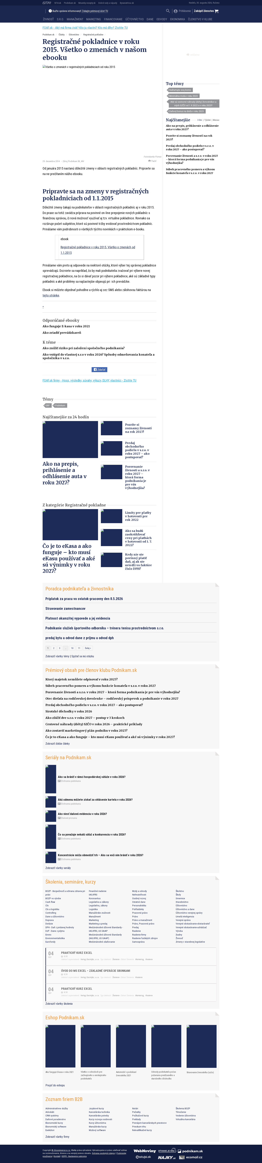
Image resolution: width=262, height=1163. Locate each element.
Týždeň (207, 120)
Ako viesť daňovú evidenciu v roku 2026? (82, 814)
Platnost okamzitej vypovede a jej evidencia (77, 618)
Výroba (179, 930)
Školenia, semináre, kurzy (70, 882)
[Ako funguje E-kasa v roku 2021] (60, 1046)
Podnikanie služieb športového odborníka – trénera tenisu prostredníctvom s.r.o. (104, 628)
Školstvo (180, 891)
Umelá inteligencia (185, 916)
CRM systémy (52, 1115)
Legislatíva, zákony (98, 905)
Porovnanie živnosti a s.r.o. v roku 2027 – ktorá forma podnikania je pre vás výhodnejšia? (192, 159)
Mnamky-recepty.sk (87, 3)
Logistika (93, 909)
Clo (47, 905)
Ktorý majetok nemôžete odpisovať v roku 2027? (81, 679)
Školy (178, 894)
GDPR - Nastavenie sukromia (74, 1156)
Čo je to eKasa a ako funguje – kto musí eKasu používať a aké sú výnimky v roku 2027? (69, 558)
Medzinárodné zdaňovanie (102, 941)
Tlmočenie (181, 1112)
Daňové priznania (69, 818)
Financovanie (113, 19)
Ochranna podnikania (71, 781)
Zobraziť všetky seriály (58, 868)
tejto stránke (51, 295)
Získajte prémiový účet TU (95, 11)
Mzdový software (97, 1130)
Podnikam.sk (70, 3)
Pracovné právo (140, 912)
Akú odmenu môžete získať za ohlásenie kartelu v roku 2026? (95, 799)
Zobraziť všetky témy (57, 656)
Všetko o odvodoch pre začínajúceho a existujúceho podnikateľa (93, 1075)
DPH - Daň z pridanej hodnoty (59, 927)
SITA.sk (57, 3)
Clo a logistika (52, 909)
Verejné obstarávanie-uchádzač (191, 927)
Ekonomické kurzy (54, 1122)
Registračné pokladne (93, 34)
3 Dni (199, 120)
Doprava (49, 920)
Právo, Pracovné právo (143, 923)
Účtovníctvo (134, 19)
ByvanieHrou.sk (127, 3)
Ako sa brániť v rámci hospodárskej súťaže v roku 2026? (91, 777)
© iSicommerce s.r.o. (61, 1150)
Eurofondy (50, 941)
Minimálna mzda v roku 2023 (183, 95)
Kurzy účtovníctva (97, 1122)
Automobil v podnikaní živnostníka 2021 (126, 1074)
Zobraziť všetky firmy (57, 1136)
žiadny (179, 934)
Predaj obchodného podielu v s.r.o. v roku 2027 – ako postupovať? (137, 450)
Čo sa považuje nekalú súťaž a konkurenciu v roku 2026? (92, 834)
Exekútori (49, 1130)
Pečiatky (136, 1112)
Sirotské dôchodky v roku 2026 (68, 711)
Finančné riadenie (97, 891)
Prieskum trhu (139, 1126)
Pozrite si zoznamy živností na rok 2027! (138, 428)
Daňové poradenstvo (55, 1119)
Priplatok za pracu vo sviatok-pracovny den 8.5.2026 (84, 599)
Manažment (75, 19)
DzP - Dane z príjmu (55, 930)
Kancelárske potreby (99, 1115)
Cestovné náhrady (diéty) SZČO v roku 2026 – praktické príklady (93, 724)
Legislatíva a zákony (99, 901)
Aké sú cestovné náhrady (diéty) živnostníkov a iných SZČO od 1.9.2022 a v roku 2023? (193, 103)
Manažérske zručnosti (99, 912)
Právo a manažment (142, 920)
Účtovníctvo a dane (185, 909)
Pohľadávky (138, 909)
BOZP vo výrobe (53, 898)
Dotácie (49, 923)
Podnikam (60, 405)
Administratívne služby (56, 1108)
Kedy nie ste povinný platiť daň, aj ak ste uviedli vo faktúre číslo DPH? (138, 561)
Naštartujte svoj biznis (180, 89)
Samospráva (138, 941)
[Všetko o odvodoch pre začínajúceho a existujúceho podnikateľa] (96, 1046)
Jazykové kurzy (96, 1108)
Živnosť (48, 19)
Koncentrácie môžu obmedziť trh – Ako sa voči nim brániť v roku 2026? (100, 855)
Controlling (50, 912)
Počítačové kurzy (140, 1115)
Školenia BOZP (183, 1108)
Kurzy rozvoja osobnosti (100, 1119)
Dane (150, 19)
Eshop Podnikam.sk (64, 1018)
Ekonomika (177, 19)
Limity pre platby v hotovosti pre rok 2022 (138, 516)
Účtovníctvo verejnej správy (189, 912)
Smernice (180, 898)
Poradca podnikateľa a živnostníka (79, 589)
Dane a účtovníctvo (54, 916)
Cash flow (50, 901)
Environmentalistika (55, 938)
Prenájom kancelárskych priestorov (149, 1122)
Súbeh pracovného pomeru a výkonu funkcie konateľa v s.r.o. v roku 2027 (100, 686)
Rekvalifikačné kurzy (142, 1130)
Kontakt (57, 1156)
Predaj (135, 927)
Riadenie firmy (139, 934)
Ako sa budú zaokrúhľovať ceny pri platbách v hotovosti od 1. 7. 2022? (138, 538)
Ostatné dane (138, 901)
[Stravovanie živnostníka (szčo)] (202, 1046)
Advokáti (49, 1112)
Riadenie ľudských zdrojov (145, 938)
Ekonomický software (55, 1126)
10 (72, 648)
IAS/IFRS (93, 894)
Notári (135, 1108)
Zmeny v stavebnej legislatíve (190, 941)
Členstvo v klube (200, 19)
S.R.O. (60, 19)
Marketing (93, 19)
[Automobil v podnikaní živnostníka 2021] (131, 1046)
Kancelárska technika (99, 1112)
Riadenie (136, 930)
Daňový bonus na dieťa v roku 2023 (186, 111)
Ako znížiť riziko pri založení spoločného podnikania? (84, 348)
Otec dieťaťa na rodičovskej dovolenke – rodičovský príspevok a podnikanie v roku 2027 (111, 698)
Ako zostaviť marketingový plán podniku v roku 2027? (86, 730)
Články (62, 34)
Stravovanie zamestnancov (65, 608)
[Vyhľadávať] (168, 11)
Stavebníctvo (182, 901)
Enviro (48, 934)
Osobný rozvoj (139, 898)
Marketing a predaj (98, 923)
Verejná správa (183, 920)
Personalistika (139, 905)
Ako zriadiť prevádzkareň (62, 332)
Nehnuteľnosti (139, 894)
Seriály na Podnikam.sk (68, 757)
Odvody (161, 19)
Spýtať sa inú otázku (82, 656)
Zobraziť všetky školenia (59, 1003)
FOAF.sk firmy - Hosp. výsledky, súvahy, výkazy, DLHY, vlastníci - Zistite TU (89, 380)
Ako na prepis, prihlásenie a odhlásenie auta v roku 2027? (65, 473)
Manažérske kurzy (98, 1126)
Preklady (136, 1119)
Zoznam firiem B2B (64, 1099)
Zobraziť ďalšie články (57, 743)
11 (79, 648)
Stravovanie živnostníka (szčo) (200, 1072)
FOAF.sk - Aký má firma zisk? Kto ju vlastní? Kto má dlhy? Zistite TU (85, 28)
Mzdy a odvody (139, 891)
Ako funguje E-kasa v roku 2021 (66, 326)
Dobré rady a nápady (107, 3)
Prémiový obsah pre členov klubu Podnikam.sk (91, 670)
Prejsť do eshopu (55, 1085)
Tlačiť (153, 161)
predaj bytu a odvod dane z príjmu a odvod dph (79, 638)
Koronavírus (95, 898)
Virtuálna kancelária (185, 1119)
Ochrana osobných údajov (103, 1153)
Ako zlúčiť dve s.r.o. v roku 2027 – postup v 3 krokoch (85, 718)
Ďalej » (88, 648)
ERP (48, 405)
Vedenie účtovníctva (186, 1115)
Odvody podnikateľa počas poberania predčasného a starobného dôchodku (163, 1075)
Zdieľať (101, 369)
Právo (135, 916)
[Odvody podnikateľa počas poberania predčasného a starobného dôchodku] (166, 1046)
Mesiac (216, 120)
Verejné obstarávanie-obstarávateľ (193, 923)
